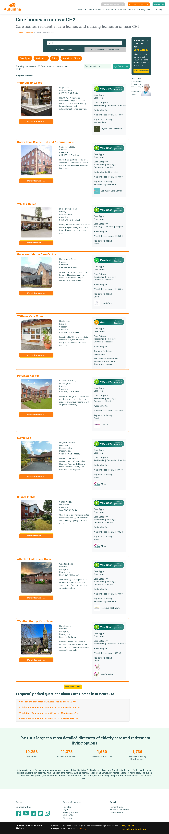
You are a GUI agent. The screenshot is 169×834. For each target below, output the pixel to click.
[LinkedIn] (33, 813)
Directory (67, 818)
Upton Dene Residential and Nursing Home (45, 142)
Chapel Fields (26, 496)
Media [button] (131, 9)
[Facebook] (19, 813)
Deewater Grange (28, 375)
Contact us (152, 9)
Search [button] (81, 9)
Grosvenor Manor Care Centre (36, 254)
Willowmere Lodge (29, 82)
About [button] (121, 9)
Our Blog (141, 9)
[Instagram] (47, 813)
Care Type (25, 58)
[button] (97, 66)
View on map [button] (122, 66)
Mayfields (24, 437)
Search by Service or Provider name (105, 49)
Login (161, 9)
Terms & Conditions (119, 809)
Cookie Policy (81, 829)
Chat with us (159, 4)
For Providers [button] (109, 9)
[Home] (12, 7)
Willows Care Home (30, 316)
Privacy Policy (116, 807)
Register (67, 807)
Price (54, 58)
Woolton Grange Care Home (35, 621)
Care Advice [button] (93, 9)
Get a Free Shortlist (141, 71)
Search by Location (64, 49)
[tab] (64, 49)
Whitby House (26, 203)
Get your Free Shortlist (138, 4)
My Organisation (71, 812)
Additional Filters (71, 58)
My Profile (68, 815)
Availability (41, 58)
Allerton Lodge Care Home (34, 559)
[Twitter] (40, 813)
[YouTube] (26, 813)
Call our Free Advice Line (113, 4)
